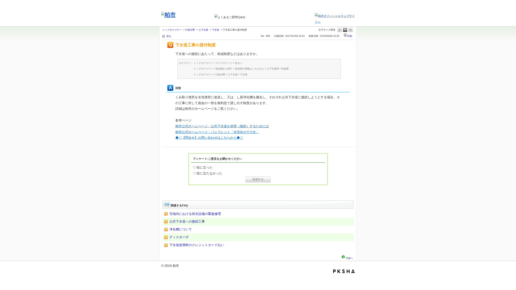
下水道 (215, 29)
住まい (238, 63)
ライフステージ (223, 63)
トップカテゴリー (172, 29)
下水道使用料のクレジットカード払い (196, 245)
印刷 (349, 36)
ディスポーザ (179, 237)
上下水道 (203, 29)
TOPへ (349, 258)
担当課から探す (223, 68)
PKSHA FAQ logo (344, 271)
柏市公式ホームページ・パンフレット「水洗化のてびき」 (217, 132)
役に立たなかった (209, 173)
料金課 (285, 68)
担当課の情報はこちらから (249, 68)
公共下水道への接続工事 (187, 221)
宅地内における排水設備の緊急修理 (195, 213)
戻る (168, 36)
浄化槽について (180, 229)
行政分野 (190, 29)
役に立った (205, 167)
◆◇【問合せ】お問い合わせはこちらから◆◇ (209, 137)
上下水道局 (273, 68)
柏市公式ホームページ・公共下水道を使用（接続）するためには (222, 126)
